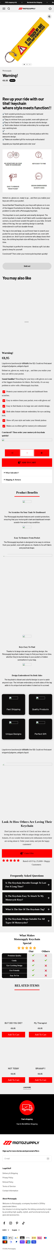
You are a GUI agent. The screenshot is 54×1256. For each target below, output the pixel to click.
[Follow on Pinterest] (17, 1223)
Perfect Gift (40, 733)
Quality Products (40, 709)
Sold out (27, 266)
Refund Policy (8, 1182)
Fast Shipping (13, 709)
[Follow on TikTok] (23, 1223)
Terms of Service (9, 1186)
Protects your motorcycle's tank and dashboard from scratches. (24, 393)
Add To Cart (13, 1034)
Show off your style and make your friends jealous (26, 420)
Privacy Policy (8, 1177)
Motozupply (7, 71)
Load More (27, 1087)
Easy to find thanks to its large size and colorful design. (28, 406)
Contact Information (10, 1191)
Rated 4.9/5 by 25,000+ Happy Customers (36, 863)
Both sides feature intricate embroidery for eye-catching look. (26, 413)
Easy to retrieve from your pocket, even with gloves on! (28, 400)
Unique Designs (13, 733)
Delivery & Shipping (10, 1173)
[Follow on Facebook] (4, 1223)
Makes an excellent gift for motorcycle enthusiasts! (26, 426)
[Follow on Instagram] (10, 1223)
